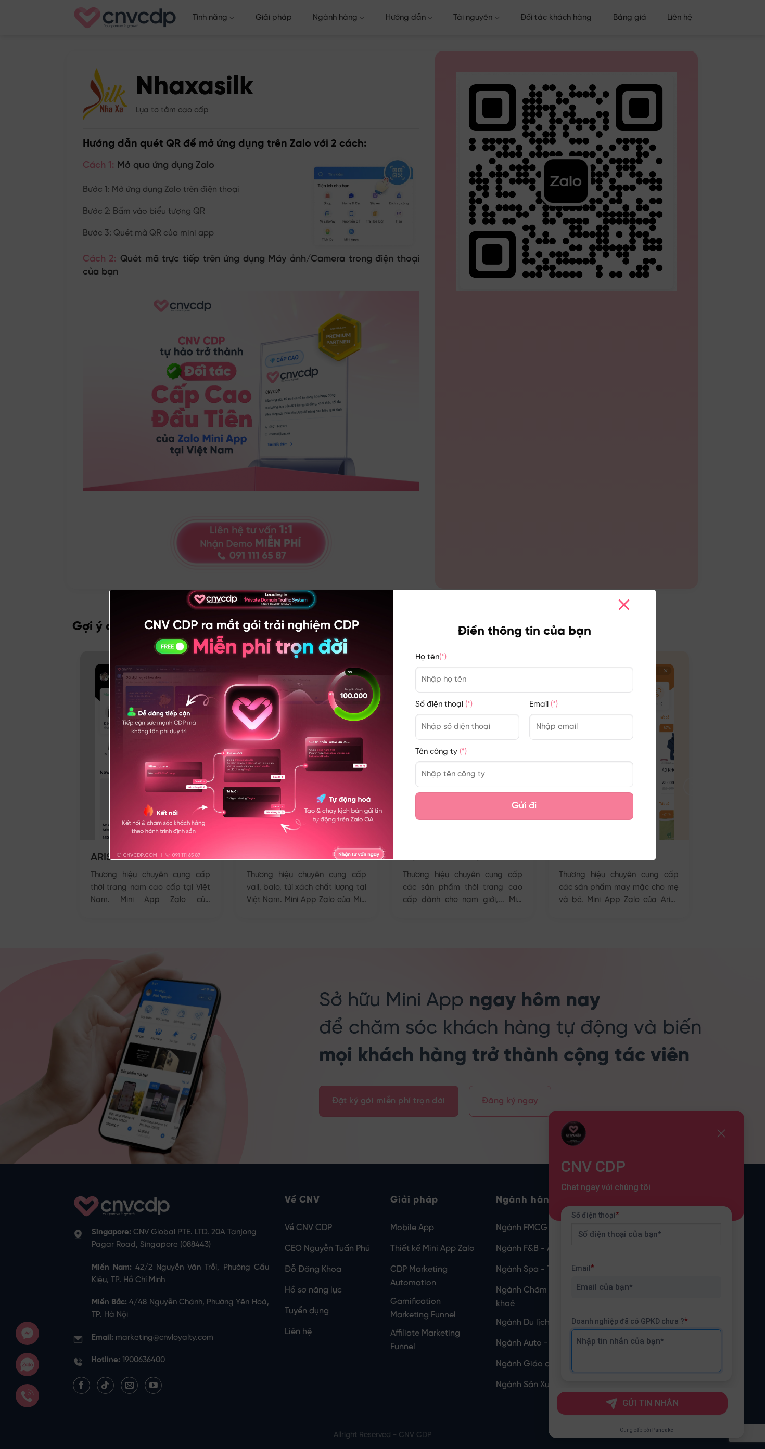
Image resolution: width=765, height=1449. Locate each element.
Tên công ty (441, 752)
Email (543, 704)
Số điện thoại (444, 704)
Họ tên (431, 657)
